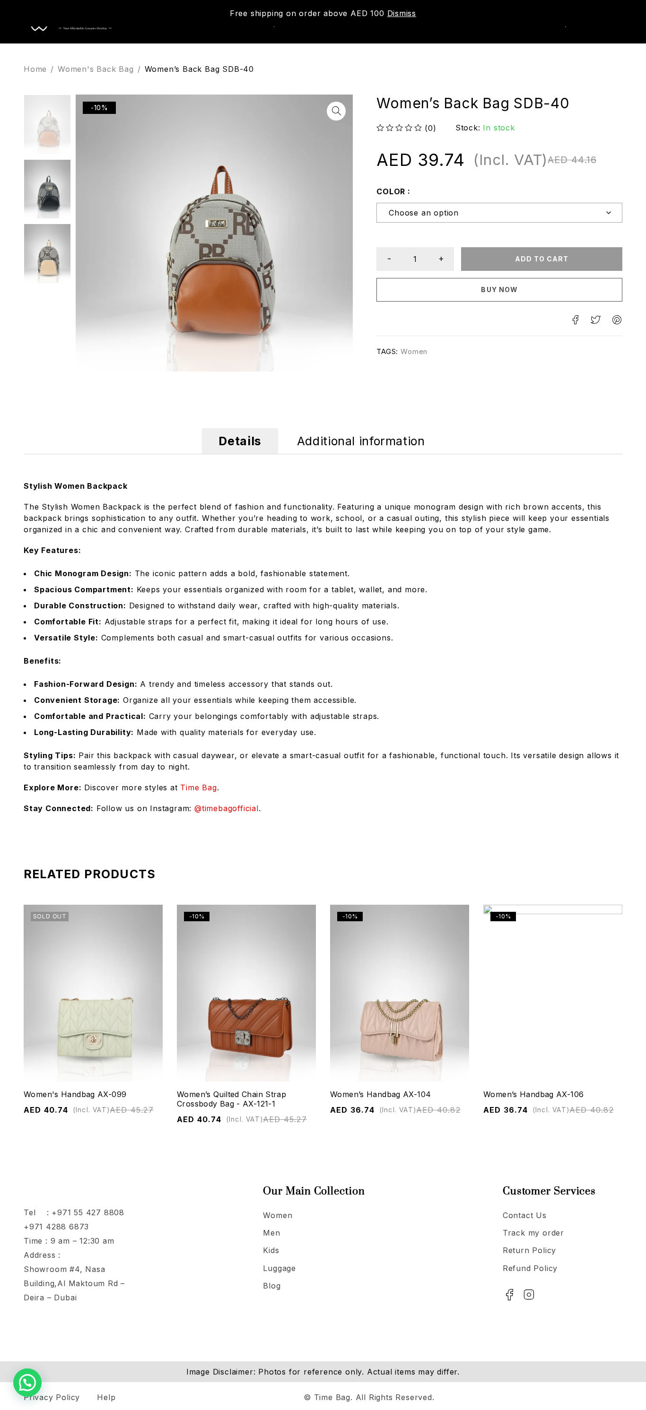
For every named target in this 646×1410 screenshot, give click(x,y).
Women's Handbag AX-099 (75, 1094)
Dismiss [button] (402, 13)
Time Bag (198, 787)
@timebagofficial (226, 808)
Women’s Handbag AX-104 (380, 1094)
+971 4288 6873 (56, 1226)
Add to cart (542, 259)
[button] (336, 111)
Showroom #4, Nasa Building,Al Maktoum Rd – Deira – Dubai (74, 1283)
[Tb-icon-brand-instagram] (529, 1295)
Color (390, 191)
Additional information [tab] (361, 441)
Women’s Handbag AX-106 (533, 1094)
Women (414, 351)
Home (35, 69)
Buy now (499, 289)
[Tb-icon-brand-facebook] (510, 1295)
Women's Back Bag (96, 69)
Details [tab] (239, 441)
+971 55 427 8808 (88, 1212)
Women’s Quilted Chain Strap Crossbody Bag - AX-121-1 (231, 1099)
